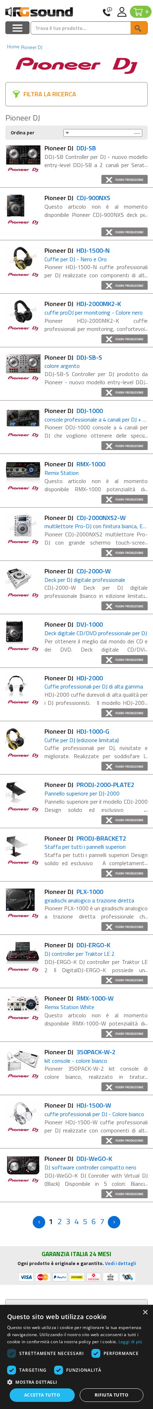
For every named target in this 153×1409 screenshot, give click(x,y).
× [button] (145, 1312)
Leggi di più (130, 1342)
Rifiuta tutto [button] (111, 1395)
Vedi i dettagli (120, 1263)
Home (13, 46)
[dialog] (76, 1357)
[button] (76, 1381)
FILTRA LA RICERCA (49, 94)
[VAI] (138, 28)
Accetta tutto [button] (42, 1395)
